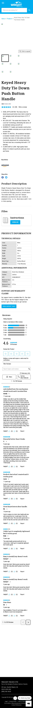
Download (15, 222)
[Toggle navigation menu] (2, 2)
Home (3, 19)
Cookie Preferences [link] (16, 705)
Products (9, 19)
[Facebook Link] (2, 177)
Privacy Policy (12, 701)
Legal (6, 701)
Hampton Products (13, 684)
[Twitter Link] (6, 177)
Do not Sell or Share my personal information (15, 703)
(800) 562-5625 (6, 691)
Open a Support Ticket (9, 306)
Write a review (23, 107)
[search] (29, 10)
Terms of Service (22, 701)
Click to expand (26, 51)
